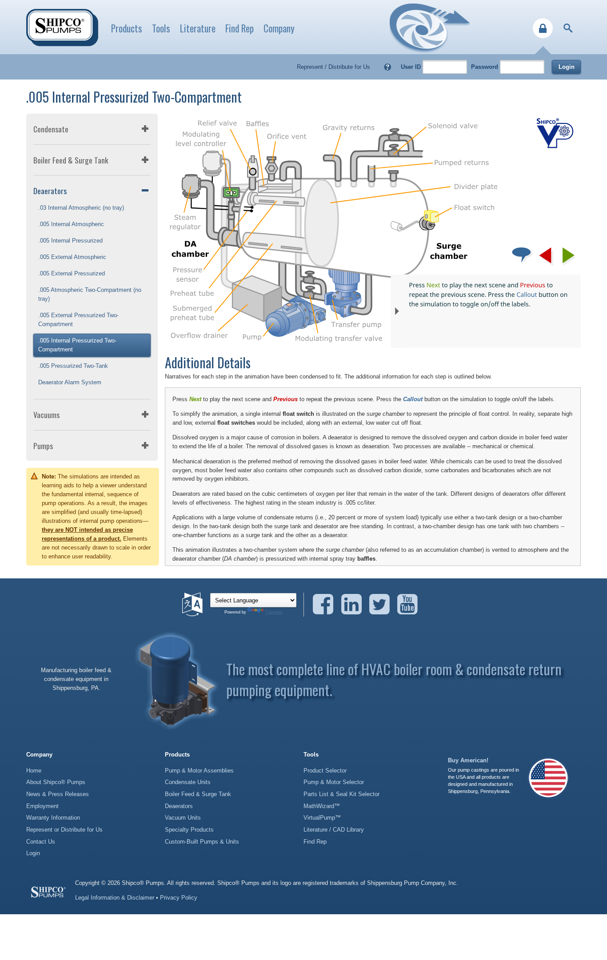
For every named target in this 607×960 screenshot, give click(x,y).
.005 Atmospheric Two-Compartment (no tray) (89, 294)
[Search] (568, 28)
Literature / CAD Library (334, 829)
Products (126, 28)
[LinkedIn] (354, 604)
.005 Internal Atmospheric (71, 224)
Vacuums (46, 414)
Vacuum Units (183, 817)
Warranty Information (53, 817)
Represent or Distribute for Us (64, 829)
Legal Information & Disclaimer (114, 897)
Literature (198, 28)
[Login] (543, 28)
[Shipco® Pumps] (62, 27)
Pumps (43, 445)
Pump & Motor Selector (334, 782)
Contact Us (40, 841)
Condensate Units (188, 782)
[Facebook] (326, 604)
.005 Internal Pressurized (70, 240)
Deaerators (50, 190)
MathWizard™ (322, 806)
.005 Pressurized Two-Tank (73, 365)
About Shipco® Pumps (55, 782)
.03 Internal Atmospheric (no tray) (81, 207)
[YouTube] (407, 604)
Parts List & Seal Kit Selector (341, 794)
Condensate (50, 129)
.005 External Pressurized (71, 273)
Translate (274, 612)
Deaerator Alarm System (69, 382)
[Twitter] (382, 604)
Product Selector (325, 770)
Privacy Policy (178, 897)
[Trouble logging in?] (387, 67)
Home (33, 770)
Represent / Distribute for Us (333, 67)
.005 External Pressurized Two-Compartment (78, 319)
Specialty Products (189, 829)
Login (567, 67)
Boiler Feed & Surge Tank (70, 160)
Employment (42, 806)
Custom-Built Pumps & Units (202, 841)
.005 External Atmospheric (72, 257)
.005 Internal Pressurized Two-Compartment (77, 345)
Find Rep (239, 28)
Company (279, 28)
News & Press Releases (57, 794)
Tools (161, 28)
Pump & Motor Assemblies (199, 770)
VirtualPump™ (322, 817)
